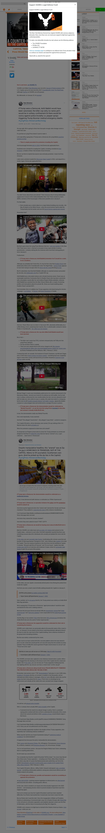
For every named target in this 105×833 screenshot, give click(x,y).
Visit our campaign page (36, 50)
